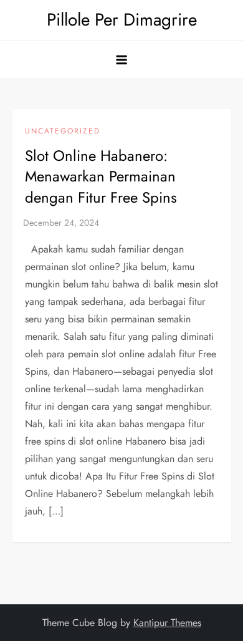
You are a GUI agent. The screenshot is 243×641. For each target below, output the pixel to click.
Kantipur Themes (167, 622)
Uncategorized (62, 132)
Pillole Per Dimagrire (122, 19)
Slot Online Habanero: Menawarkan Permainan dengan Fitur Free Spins (101, 176)
